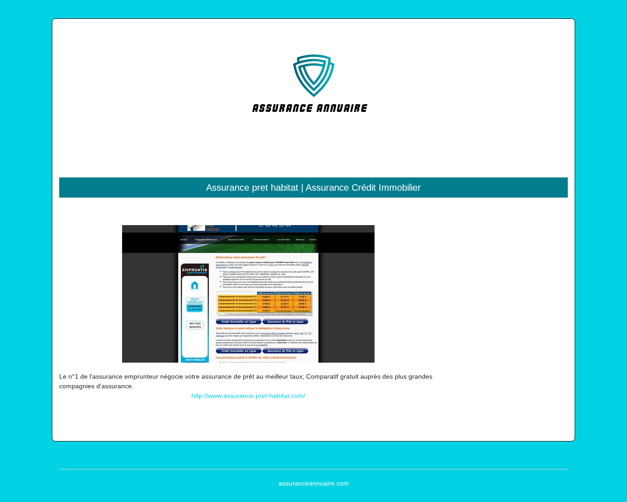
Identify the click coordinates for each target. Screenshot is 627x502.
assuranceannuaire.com (314, 483)
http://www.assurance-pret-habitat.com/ (248, 395)
